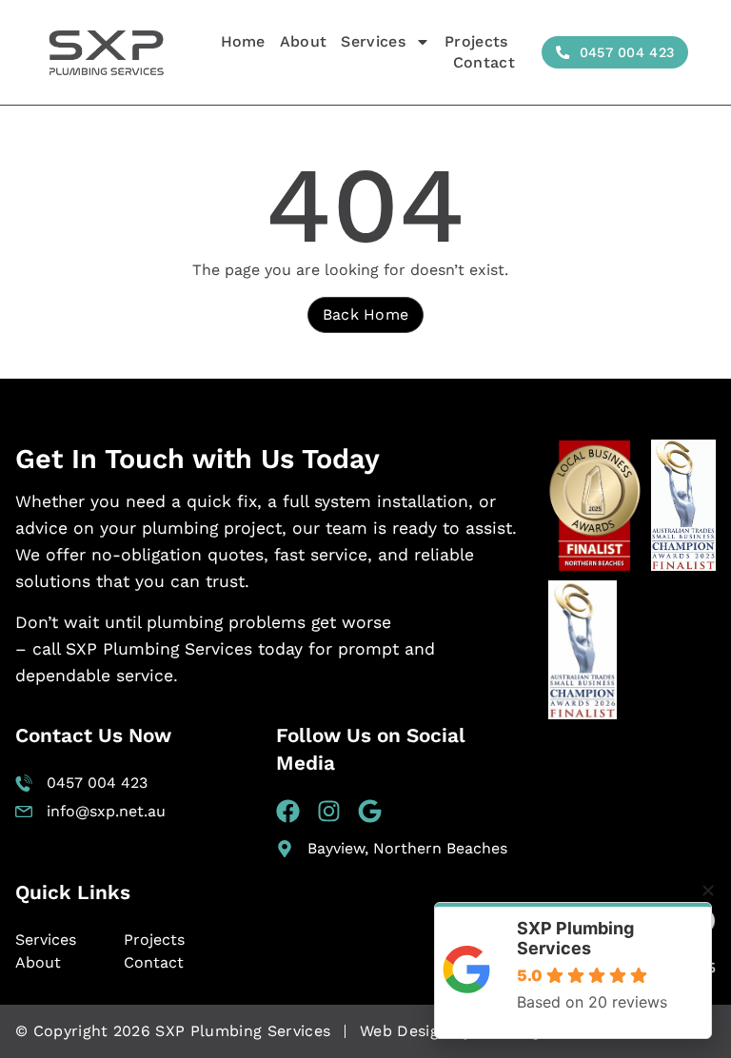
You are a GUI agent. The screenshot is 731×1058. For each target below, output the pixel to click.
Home (243, 41)
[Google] (370, 811)
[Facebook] (288, 811)
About (303, 41)
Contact (484, 62)
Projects (476, 41)
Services (373, 41)
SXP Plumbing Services (575, 938)
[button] (708, 890)
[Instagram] (329, 811)
